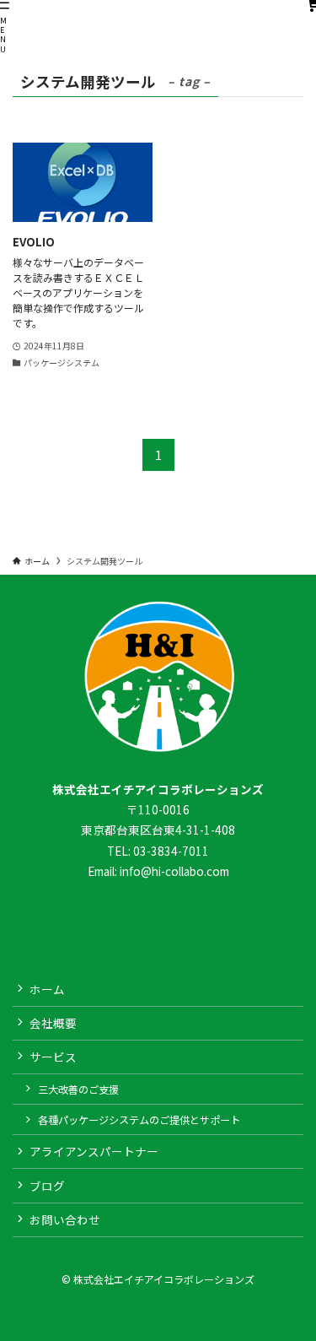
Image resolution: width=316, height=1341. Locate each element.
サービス (53, 1056)
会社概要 (53, 1022)
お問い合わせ (64, 1219)
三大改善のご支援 (78, 1089)
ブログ (47, 1185)
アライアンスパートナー (93, 1151)
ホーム (47, 989)
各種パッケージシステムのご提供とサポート (139, 1119)
